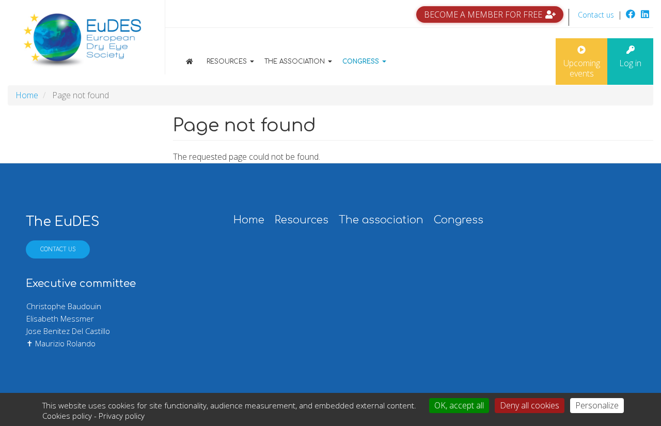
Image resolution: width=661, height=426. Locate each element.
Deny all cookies (529, 405)
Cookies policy (67, 415)
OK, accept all (459, 405)
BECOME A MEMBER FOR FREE (483, 14)
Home (197, 61)
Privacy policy (122, 415)
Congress (361, 61)
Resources (228, 61)
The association (295, 61)
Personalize (597, 405)
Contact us (596, 15)
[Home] (82, 41)
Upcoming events (581, 68)
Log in (630, 63)
